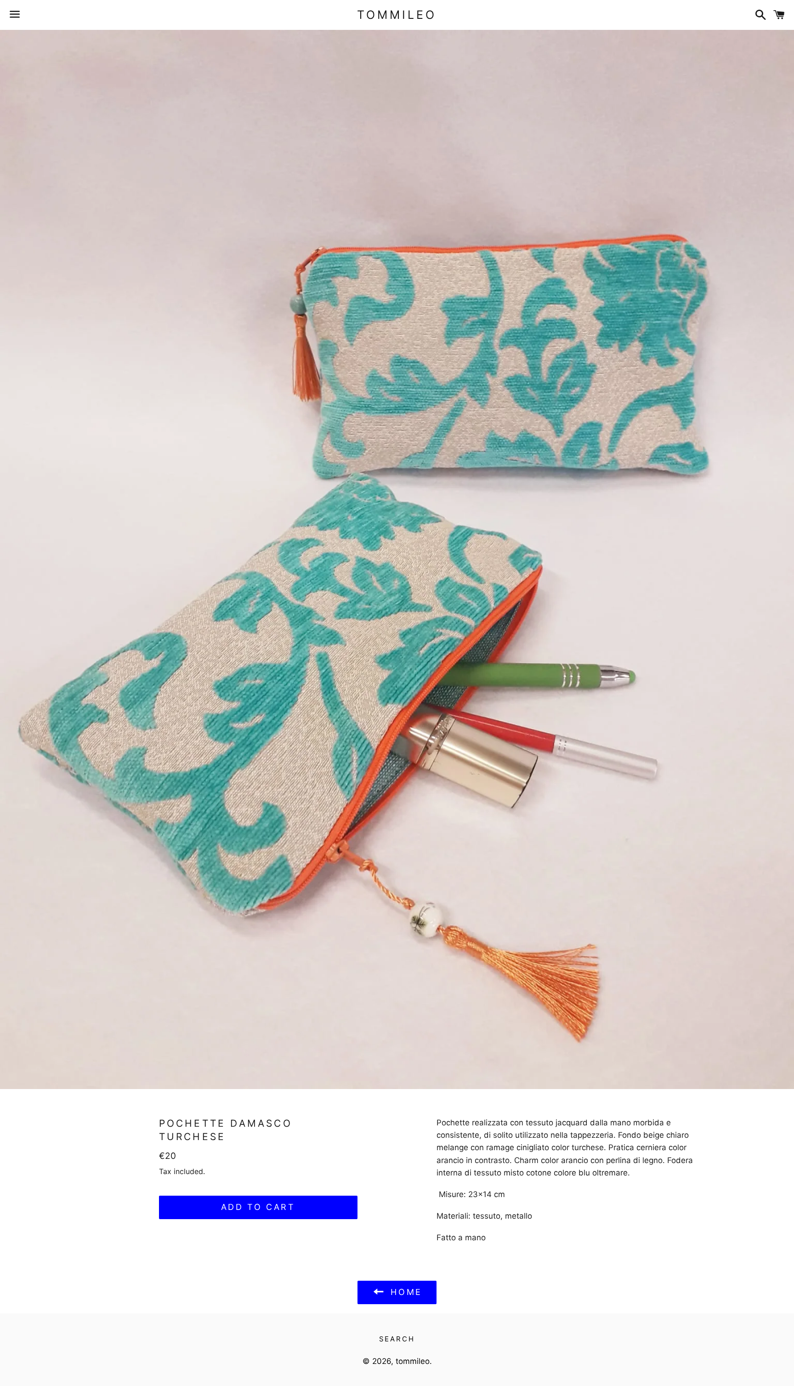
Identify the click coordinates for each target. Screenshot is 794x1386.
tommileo (397, 15)
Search (397, 1339)
